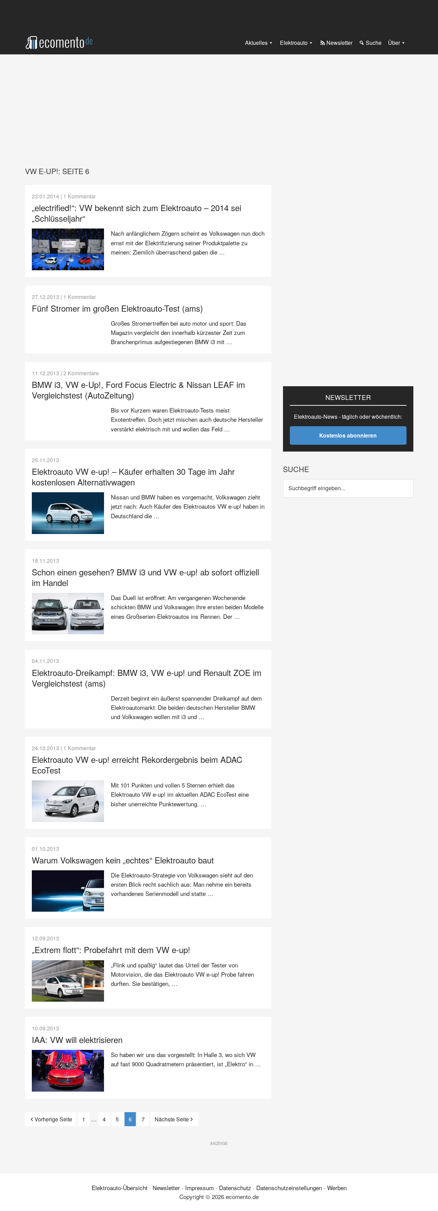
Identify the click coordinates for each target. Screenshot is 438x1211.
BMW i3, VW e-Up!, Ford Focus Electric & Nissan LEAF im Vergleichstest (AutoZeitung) (138, 389)
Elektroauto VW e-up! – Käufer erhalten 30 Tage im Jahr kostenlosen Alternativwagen (133, 476)
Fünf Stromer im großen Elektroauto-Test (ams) (117, 308)
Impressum (199, 1187)
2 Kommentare (81, 373)
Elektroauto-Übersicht (119, 1187)
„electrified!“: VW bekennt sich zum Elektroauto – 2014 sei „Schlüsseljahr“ (136, 212)
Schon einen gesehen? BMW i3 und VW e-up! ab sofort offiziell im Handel (145, 577)
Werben (337, 1187)
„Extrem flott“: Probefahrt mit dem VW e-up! (111, 949)
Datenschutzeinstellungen (289, 1187)
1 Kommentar (79, 196)
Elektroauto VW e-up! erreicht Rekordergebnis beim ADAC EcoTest (137, 764)
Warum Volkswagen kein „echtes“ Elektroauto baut (123, 860)
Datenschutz (235, 1187)
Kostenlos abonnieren (348, 435)
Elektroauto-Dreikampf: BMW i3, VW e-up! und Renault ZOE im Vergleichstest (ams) (146, 677)
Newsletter (166, 1187)
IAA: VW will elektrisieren (77, 1039)
